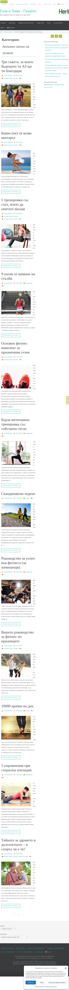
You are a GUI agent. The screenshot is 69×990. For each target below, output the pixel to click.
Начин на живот (8, 32)
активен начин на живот (11, 216)
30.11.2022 (19, 211)
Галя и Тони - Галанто (18, 11)
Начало (4, 4)
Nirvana (34, 959)
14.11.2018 (19, 845)
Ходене (27, 493)
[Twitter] (4, 1)
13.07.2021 (19, 280)
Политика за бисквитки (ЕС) (55, 939)
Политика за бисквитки (39, 986)
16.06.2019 (19, 703)
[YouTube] (1, 1)
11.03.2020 (19, 566)
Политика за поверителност (51, 986)
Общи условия (20, 939)
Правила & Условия (7, 939)
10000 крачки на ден (17, 699)
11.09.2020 (19, 493)
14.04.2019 (19, 767)
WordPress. (39, 959)
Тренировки (28, 280)
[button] (65, 968)
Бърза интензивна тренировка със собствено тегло (15, 419)
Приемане (31, 982)
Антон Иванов (8, 75)
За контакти (47, 4)
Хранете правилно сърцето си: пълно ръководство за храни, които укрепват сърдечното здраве (56, 67)
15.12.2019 (19, 639)
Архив (2, 916)
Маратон (11, 4)
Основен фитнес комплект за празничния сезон (15, 344)
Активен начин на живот (11, 77)
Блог (39, 4)
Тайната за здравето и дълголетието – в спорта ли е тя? (18, 836)
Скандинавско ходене (18, 488)
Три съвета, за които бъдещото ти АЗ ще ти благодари (17, 66)
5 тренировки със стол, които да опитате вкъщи (15, 202)
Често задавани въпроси (25, 942)
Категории (3, 925)
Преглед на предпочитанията (57, 982)
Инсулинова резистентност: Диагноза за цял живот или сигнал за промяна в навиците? (56, 47)
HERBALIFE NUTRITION (22, 4)
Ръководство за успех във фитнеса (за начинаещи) (18, 557)
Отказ (42, 982)
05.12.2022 (19, 141)
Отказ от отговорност (8, 942)
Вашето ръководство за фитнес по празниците (17, 630)
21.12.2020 (19, 353)
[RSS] (6, 1)
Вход (54, 4)
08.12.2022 (19, 75)
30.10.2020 (19, 428)
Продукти (33, 4)
